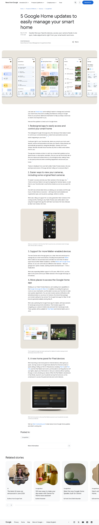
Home (22, 8)
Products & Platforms (31, 8)
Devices (41, 8)
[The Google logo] (8, 522)
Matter (66, 257)
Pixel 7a (62, 367)
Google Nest (48, 8)
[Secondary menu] (80, 2)
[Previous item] (7, 505)
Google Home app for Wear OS (39, 289)
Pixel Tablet (51, 309)
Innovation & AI (23, 2)
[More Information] (69, 446)
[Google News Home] (12, 2)
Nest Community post (39, 424)
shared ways (39, 111)
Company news (51, 2)
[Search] (75, 2)
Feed (60, 2)
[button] (87, 2)
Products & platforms (37, 2)
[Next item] (11, 505)
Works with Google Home (63, 261)
